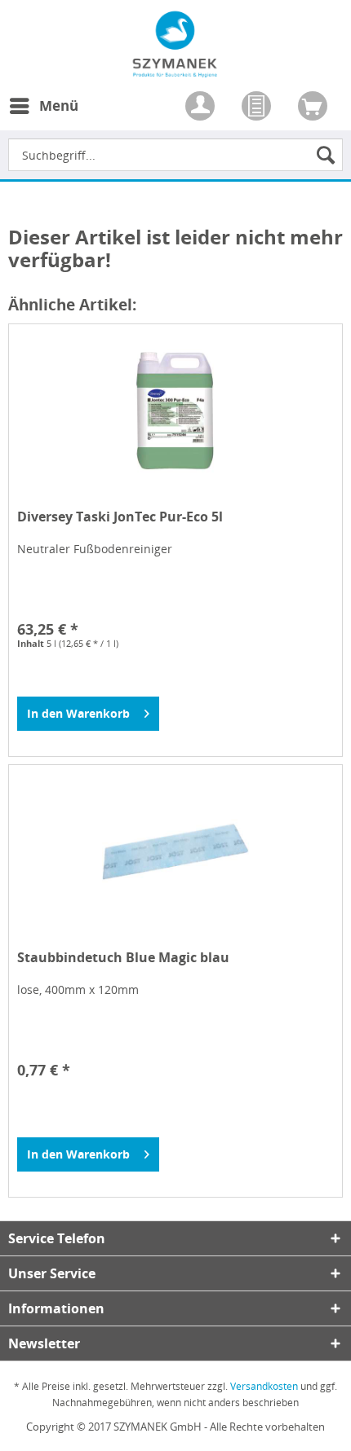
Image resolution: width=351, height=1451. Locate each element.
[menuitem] (43, 115)
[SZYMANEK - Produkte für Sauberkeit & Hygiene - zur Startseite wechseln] (175, 68)
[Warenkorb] (314, 107)
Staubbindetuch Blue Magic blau (123, 957)
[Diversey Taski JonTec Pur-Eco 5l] (175, 410)
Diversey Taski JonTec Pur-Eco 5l (120, 516)
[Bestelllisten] (258, 107)
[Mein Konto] (201, 107)
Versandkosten (264, 1386)
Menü (58, 105)
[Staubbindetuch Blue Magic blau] (175, 851)
